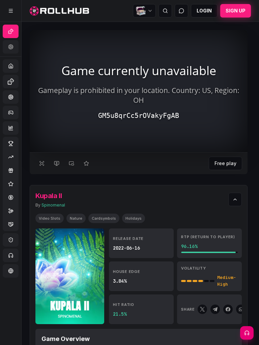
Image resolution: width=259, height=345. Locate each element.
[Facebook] (228, 309)
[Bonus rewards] (144, 11)
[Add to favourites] (86, 163)
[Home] (59, 10)
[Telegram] (215, 309)
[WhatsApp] (241, 309)
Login (204, 10)
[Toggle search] (165, 11)
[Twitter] (202, 309)
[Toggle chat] (181, 11)
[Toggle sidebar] (11, 11)
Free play (225, 163)
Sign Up (236, 10)
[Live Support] (247, 333)
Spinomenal (53, 205)
